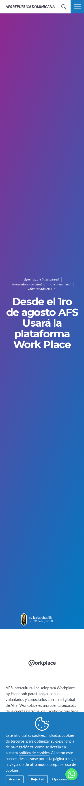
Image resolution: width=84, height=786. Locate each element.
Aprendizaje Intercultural (41, 279)
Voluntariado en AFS (42, 289)
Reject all (37, 779)
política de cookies (34, 752)
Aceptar (14, 779)
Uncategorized (60, 284)
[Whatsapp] (71, 774)
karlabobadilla (42, 617)
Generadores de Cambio (28, 284)
